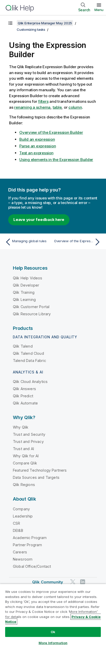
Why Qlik (20, 427)
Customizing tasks (31, 29)
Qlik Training (23, 292)
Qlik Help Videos (27, 278)
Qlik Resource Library (32, 314)
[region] (53, 616)
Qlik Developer (26, 285)
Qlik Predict (23, 396)
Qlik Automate (25, 403)
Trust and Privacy (28, 441)
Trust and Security (29, 434)
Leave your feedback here (38, 219)
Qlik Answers (24, 389)
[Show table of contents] (10, 23)
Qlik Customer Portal (31, 307)
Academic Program (30, 537)
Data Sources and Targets (36, 477)
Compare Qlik (25, 463)
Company (21, 509)
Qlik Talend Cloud (28, 353)
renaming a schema (32, 107)
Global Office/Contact (32, 566)
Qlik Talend (23, 346)
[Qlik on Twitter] (73, 582)
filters (43, 101)
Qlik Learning (24, 299)
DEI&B (18, 530)
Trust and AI (23, 449)
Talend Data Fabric (29, 360)
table (57, 107)
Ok (53, 632)
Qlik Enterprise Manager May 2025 (45, 23)
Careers (20, 552)
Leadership (23, 516)
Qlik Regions (24, 484)
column (75, 107)
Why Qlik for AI (26, 456)
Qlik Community (47, 582)
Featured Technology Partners (40, 470)
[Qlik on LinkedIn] (82, 582)
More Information (53, 643)
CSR (16, 523)
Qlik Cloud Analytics (30, 381)
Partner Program (27, 545)
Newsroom (22, 559)
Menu (98, 10)
